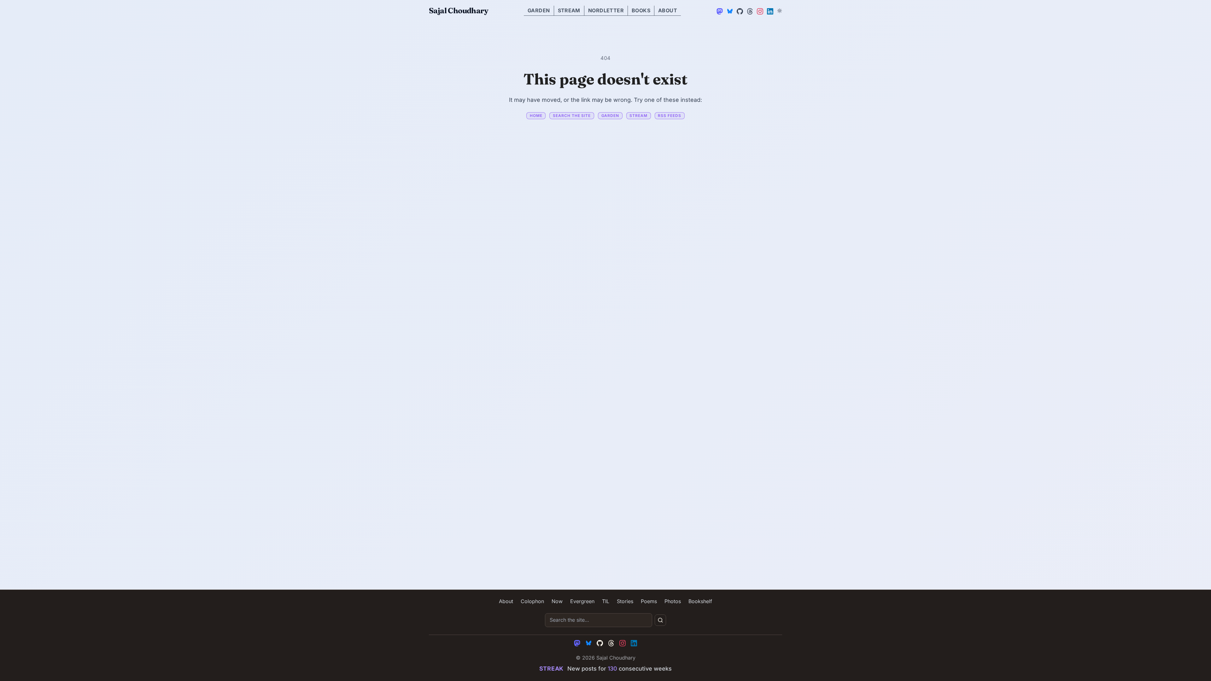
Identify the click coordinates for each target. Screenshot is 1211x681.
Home (536, 115)
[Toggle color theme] (779, 10)
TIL (605, 601)
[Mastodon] (719, 10)
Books (641, 10)
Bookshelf (700, 601)
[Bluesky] (729, 10)
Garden (539, 10)
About (667, 10)
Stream (569, 10)
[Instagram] (759, 10)
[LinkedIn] (769, 10)
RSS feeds (669, 115)
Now (557, 601)
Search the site (572, 115)
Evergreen (582, 601)
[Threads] (749, 10)
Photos (672, 601)
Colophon (532, 601)
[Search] (660, 620)
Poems (649, 601)
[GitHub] (739, 10)
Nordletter (606, 10)
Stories (625, 601)
